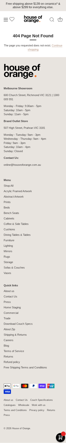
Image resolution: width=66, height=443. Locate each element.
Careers (8, 340)
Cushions (9, 229)
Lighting (8, 245)
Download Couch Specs (18, 323)
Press (7, 301)
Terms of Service (14, 351)
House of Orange (21, 428)
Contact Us (10, 296)
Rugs (7, 256)
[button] (12, 20)
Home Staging (12, 307)
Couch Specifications (41, 400)
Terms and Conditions (15, 410)
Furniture (9, 240)
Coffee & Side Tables (16, 223)
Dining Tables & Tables (17, 234)
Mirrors (8, 251)
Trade (7, 318)
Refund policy (12, 361)
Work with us (38, 405)
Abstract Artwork (14, 196)
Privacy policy (36, 410)
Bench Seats (11, 212)
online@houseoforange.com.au (22, 164)
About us (9, 291)
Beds (7, 207)
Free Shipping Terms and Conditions (25, 367)
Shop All (8, 185)
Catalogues (10, 405)
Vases (7, 273)
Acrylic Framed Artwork (18, 191)
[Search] (52, 20)
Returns (8, 356)
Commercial (11, 312)
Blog (6, 345)
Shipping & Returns (15, 334)
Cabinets (9, 218)
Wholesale (23, 405)
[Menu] (6, 20)
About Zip (9, 329)
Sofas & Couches (14, 267)
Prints (7, 202)
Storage (8, 262)
